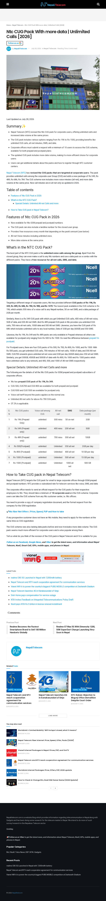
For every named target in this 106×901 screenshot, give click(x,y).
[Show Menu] (7, 4)
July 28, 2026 (36, 48)
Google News (35, 542)
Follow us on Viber (16, 837)
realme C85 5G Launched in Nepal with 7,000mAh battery (36, 577)
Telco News (20, 852)
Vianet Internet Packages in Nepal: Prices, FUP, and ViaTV (43, 750)
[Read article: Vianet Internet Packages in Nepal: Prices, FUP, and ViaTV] (11, 753)
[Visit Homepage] (53, 4)
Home (8, 25)
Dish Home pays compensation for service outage (33, 595)
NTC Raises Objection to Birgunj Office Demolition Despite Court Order (83, 698)
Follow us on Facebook (17, 542)
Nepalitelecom (17, 893)
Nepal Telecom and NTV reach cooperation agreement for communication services (48, 582)
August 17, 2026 (77, 704)
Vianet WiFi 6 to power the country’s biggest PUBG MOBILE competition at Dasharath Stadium (52, 586)
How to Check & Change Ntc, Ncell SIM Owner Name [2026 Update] (48, 780)
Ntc (7, 852)
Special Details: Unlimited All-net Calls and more (36, 203)
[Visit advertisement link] (53, 270)
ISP (27, 852)
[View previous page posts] (51, 788)
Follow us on (13, 43)
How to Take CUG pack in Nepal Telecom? (29, 209)
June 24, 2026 (23, 783)
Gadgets (38, 852)
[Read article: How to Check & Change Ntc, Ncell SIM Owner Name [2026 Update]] (11, 782)
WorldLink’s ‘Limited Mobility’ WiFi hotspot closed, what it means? (47, 730)
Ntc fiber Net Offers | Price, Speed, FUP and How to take (36, 511)
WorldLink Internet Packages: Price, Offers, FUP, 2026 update (45, 770)
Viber (48, 542)
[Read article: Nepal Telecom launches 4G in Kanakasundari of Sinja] (54, 681)
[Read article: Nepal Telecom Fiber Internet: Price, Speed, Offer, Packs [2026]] (11, 743)
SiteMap (9, 829)
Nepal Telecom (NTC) (16, 172)
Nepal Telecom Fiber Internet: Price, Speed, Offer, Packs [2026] (46, 740)
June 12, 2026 (23, 773)
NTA (31, 852)
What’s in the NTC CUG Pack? (24, 200)
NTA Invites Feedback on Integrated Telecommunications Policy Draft (42, 599)
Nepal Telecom (17, 25)
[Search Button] (98, 4)
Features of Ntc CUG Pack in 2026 (26, 195)
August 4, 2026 (24, 753)
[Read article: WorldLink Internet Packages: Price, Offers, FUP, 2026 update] (11, 772)
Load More (53, 716)
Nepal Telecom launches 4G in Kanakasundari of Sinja (35, 591)
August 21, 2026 (45, 701)
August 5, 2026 (24, 744)
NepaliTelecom (20, 48)
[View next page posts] (55, 788)
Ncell (12, 852)
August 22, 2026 (13, 706)
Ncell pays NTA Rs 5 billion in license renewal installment (36, 604)
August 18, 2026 (24, 734)
